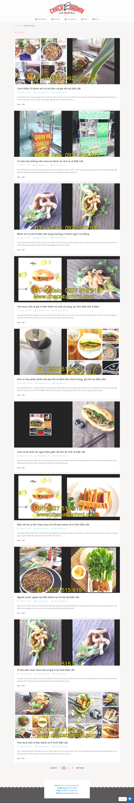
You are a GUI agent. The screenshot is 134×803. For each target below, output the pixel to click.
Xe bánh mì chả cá (59, 165)
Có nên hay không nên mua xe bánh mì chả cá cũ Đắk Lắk (50, 161)
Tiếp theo (80, 768)
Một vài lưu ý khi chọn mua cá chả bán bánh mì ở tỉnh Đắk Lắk (53, 524)
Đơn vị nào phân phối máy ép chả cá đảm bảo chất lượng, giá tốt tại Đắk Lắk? (61, 379)
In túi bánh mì (71, 19)
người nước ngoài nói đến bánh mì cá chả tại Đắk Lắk (48, 597)
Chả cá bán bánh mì (60, 92)
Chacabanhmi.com (42, 92)
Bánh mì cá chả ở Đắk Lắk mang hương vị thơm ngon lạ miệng (53, 233)
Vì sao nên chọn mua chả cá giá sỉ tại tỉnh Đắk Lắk (46, 669)
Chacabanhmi (41, 19)
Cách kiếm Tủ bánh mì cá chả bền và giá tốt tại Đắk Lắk (49, 88)
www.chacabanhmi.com (70, 793)
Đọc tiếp (21, 104)
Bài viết (84, 19)
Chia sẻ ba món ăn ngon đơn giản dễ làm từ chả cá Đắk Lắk (51, 451)
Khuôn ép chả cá (60, 383)
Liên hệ (96, 19)
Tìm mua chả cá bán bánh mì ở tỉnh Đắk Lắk (42, 742)
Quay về (53, 768)
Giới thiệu (56, 19)
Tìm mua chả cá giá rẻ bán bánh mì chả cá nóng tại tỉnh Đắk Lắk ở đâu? (58, 306)
